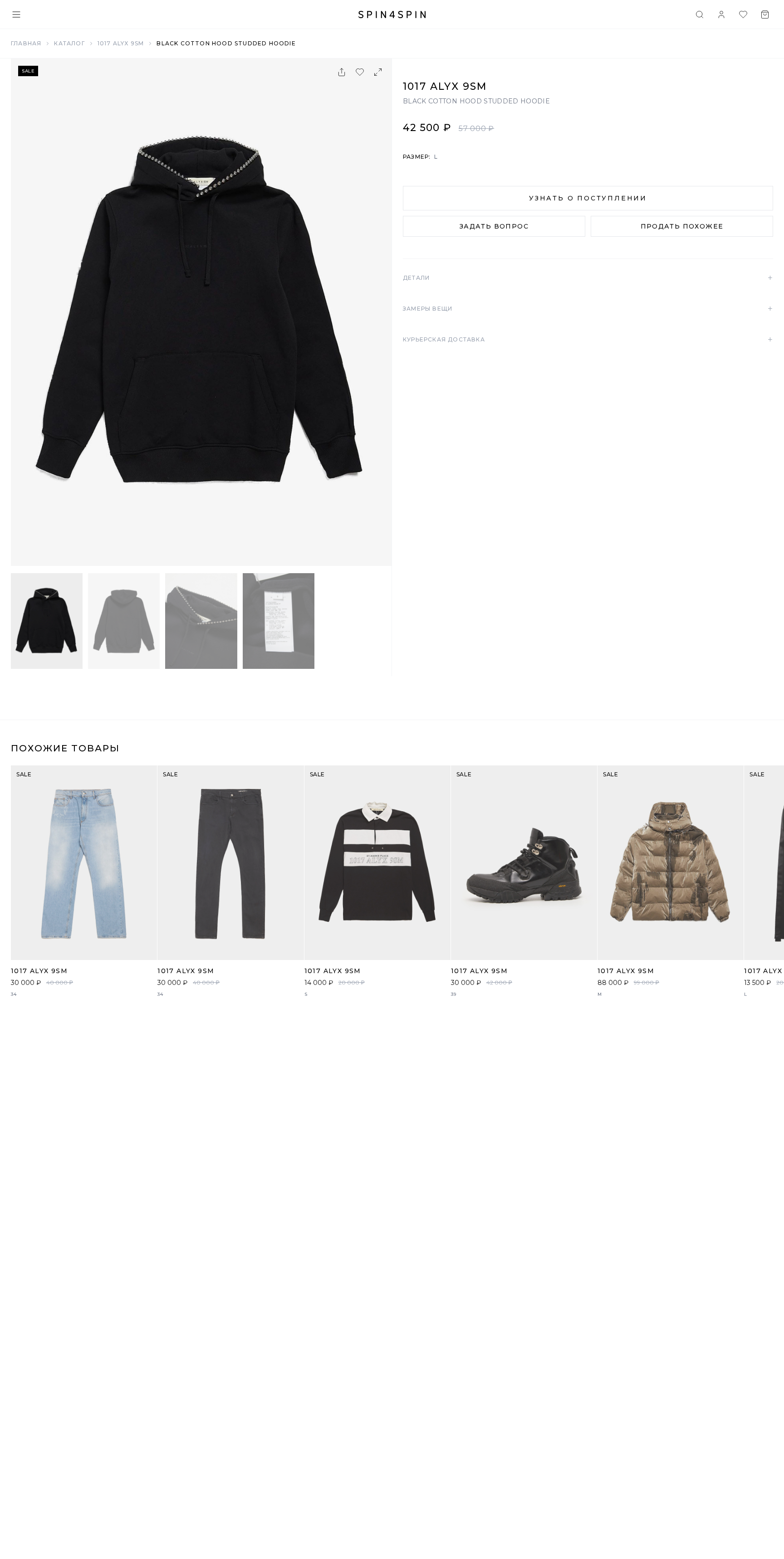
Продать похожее (682, 226)
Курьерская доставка (588, 339)
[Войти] (721, 14)
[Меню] (16, 14)
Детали (588, 278)
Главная (26, 43)
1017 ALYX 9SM (121, 43)
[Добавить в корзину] (145, 948)
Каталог (69, 43)
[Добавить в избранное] (359, 72)
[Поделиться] (341, 72)
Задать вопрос (494, 226)
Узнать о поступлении (588, 198)
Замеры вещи (588, 308)
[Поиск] (699, 14)
